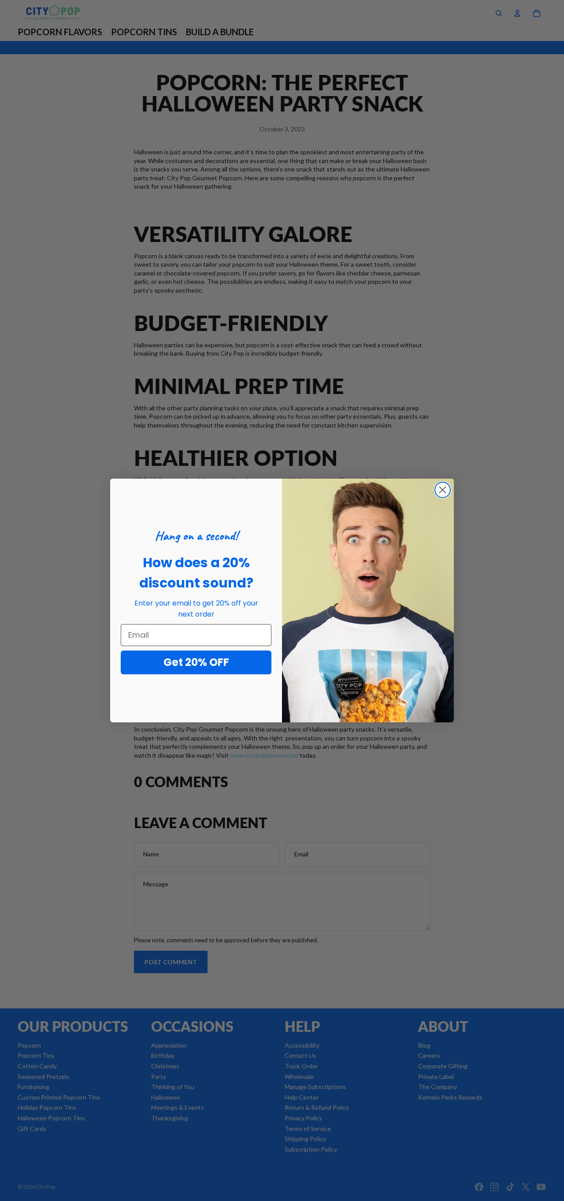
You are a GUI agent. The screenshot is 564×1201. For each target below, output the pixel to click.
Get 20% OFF (196, 662)
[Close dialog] (442, 490)
